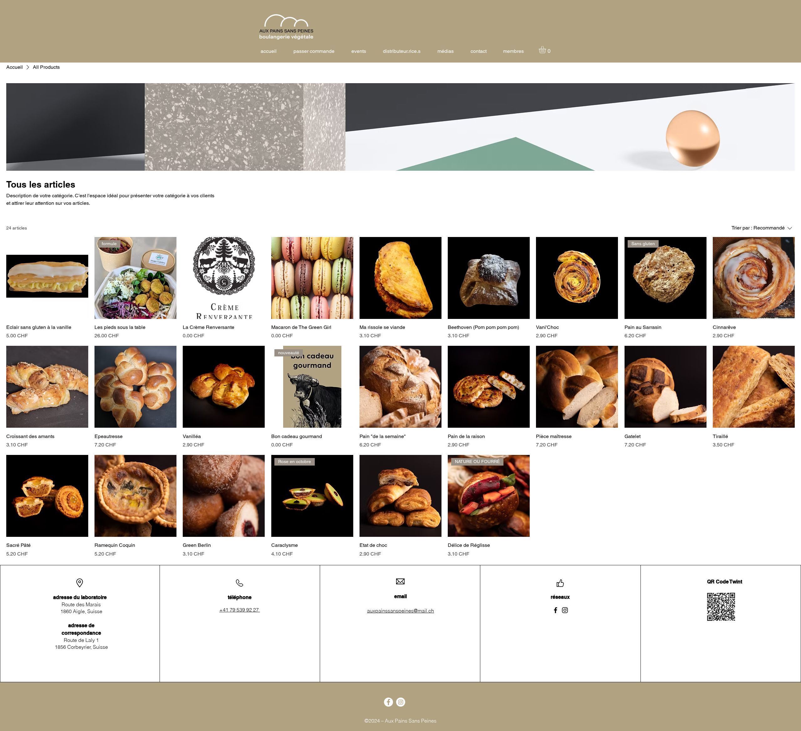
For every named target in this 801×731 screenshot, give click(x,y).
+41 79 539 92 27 (239, 610)
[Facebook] (555, 610)
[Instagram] (565, 610)
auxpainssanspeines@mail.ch (400, 610)
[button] (546, 49)
